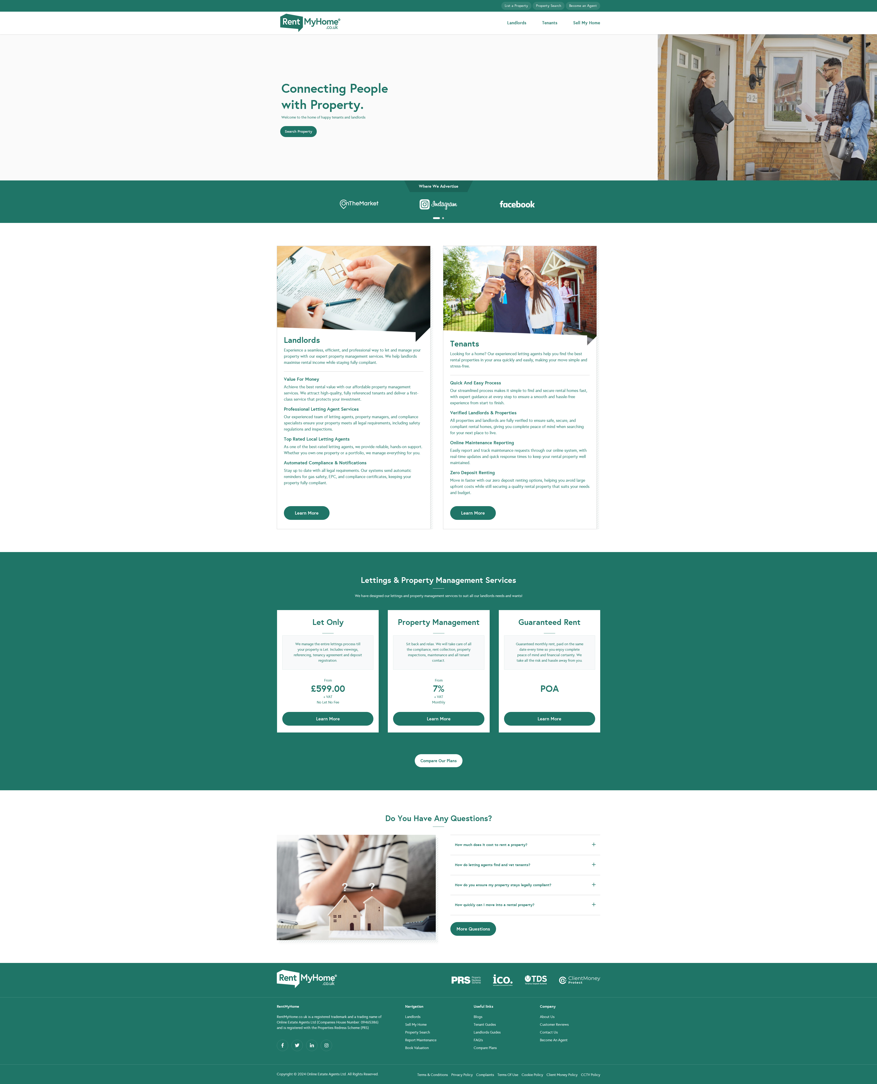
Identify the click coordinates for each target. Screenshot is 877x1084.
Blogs (478, 1017)
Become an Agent (583, 6)
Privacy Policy (462, 1075)
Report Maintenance (420, 1040)
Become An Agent (554, 1040)
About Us (547, 1017)
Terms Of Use (507, 1075)
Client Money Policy (562, 1075)
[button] (434, 218)
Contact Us (549, 1032)
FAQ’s (478, 1040)
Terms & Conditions (432, 1075)
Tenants (549, 22)
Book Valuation (417, 1048)
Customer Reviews (554, 1024)
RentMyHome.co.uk (292, 1017)
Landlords (516, 22)
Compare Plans (485, 1048)
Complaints (485, 1075)
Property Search (548, 6)
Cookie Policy (532, 1075)
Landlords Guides (487, 1032)
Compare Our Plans (438, 760)
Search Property (298, 131)
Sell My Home (586, 22)
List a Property (516, 6)
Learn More (307, 513)
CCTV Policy (590, 1075)
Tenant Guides (485, 1024)
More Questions (473, 929)
